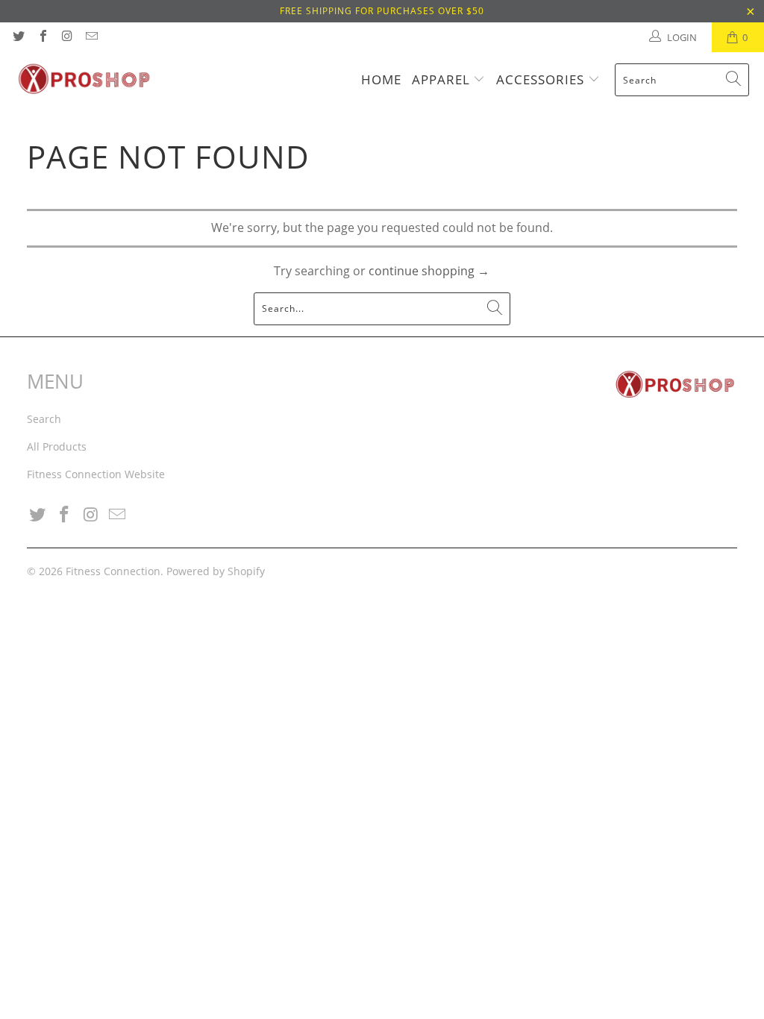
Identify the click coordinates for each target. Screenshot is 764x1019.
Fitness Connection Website (96, 474)
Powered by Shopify (215, 571)
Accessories (542, 79)
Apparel (443, 79)
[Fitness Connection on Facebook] (41, 37)
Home (381, 79)
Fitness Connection (113, 571)
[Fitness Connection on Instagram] (66, 37)
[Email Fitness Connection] (90, 37)
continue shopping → (429, 271)
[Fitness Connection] (84, 80)
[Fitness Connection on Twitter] (18, 37)
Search (44, 419)
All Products (57, 446)
